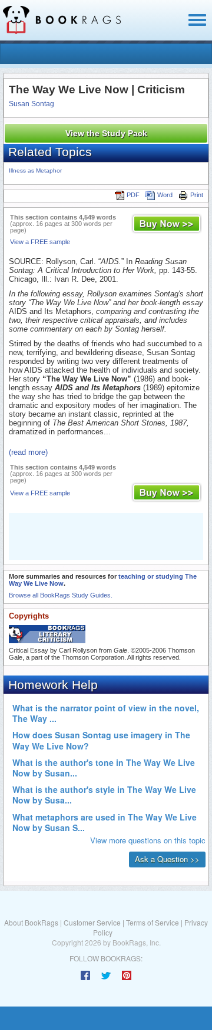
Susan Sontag (31, 104)
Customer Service (92, 922)
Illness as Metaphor (35, 170)
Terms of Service (152, 922)
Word (165, 194)
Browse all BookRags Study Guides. (60, 595)
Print (196, 194)
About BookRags (31, 922)
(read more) (28, 452)
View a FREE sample (40, 241)
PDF (133, 194)
